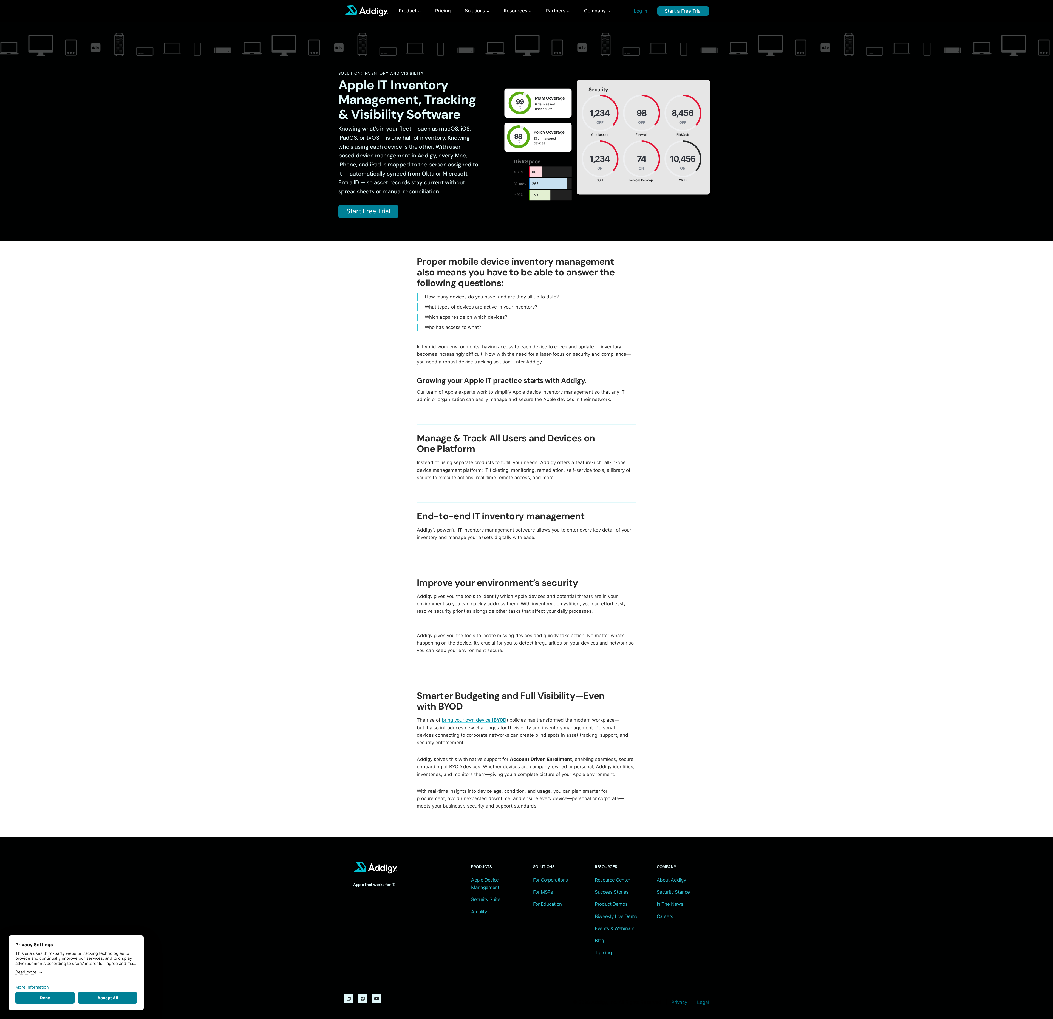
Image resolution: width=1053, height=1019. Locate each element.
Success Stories (612, 892)
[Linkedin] (348, 998)
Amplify (479, 911)
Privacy (679, 1002)
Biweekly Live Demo (616, 916)
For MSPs (543, 892)
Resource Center (612, 880)
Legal (703, 1002)
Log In (640, 11)
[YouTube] (376, 998)
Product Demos (611, 904)
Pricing (443, 10)
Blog (599, 940)
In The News (670, 904)
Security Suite (485, 899)
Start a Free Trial (683, 11)
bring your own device (474, 720)
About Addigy (671, 880)
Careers (665, 916)
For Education (547, 904)
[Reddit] (362, 998)
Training (603, 952)
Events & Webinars (614, 928)
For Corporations (550, 880)
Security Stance (673, 892)
